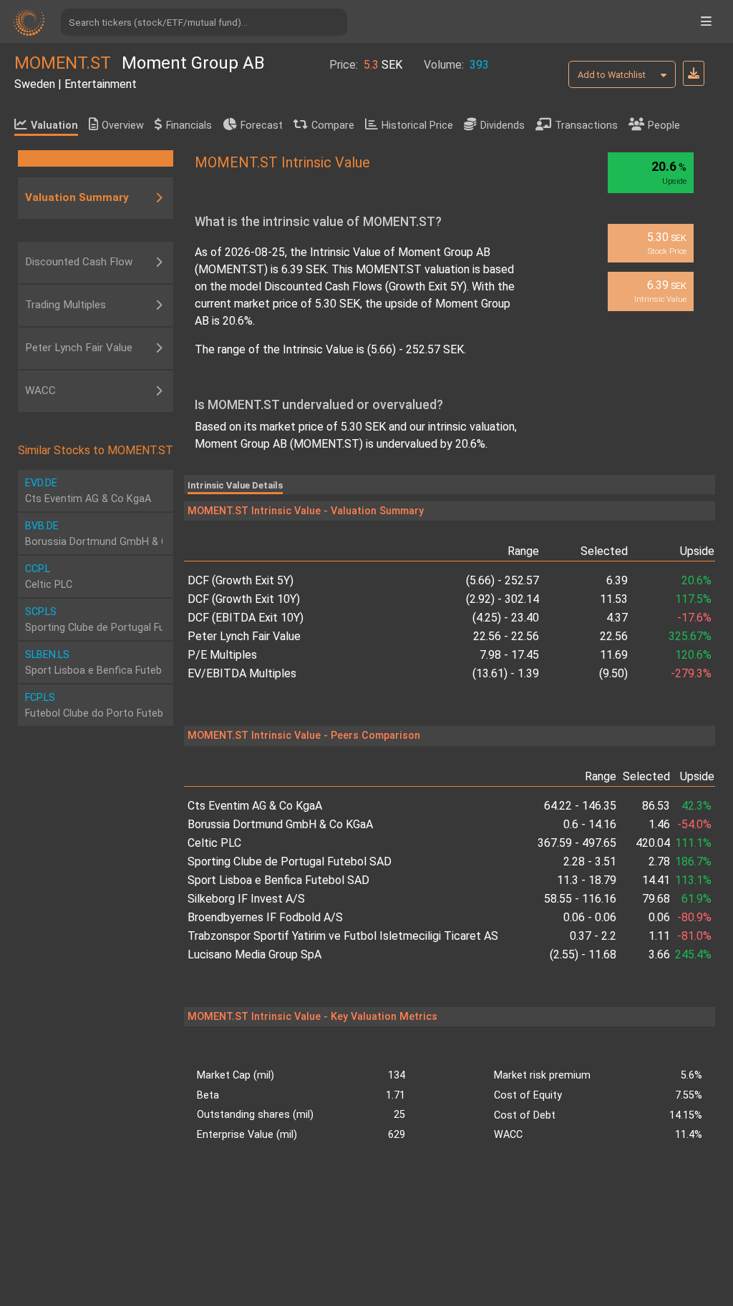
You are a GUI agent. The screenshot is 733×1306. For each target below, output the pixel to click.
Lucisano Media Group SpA (254, 954)
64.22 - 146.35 (580, 805)
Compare (332, 125)
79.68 (656, 898)
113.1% (693, 880)
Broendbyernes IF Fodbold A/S (265, 917)
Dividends (502, 125)
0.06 (659, 917)
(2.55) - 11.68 (583, 954)
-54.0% (694, 824)
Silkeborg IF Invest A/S (246, 898)
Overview (123, 125)
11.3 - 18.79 (586, 880)
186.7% (693, 861)
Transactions (586, 125)
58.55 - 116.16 (580, 898)
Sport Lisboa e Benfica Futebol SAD (278, 880)
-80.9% (694, 917)
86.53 (656, 805)
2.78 (659, 861)
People (664, 125)
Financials (189, 125)
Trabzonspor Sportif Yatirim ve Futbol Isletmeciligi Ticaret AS (343, 936)
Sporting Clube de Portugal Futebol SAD (290, 861)
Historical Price (417, 125)
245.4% (693, 954)
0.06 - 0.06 (589, 917)
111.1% (693, 843)
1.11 (659, 936)
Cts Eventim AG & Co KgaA (255, 805)
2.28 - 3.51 (589, 861)
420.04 (653, 843)
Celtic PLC (214, 843)
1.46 (659, 824)
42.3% (696, 805)
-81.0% (694, 936)
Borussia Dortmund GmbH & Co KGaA (280, 824)
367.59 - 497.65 (577, 843)
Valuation (54, 125)
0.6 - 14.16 (589, 824)
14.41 (656, 880)
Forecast (262, 125)
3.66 (659, 954)
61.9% (696, 898)
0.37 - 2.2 (593, 936)
